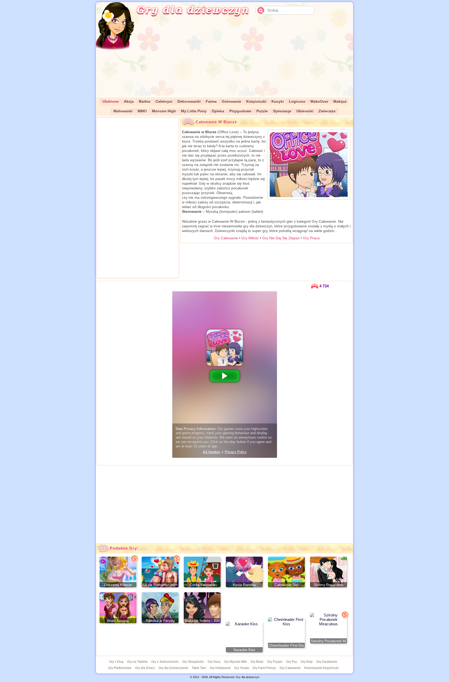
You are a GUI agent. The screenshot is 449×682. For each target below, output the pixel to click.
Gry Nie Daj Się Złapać (281, 238)
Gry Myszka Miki (235, 662)
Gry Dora (214, 662)
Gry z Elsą (116, 662)
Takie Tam (199, 668)
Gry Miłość (250, 238)
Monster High (164, 111)
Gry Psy (291, 662)
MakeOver (319, 102)
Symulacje (282, 111)
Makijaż (340, 102)
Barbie (144, 102)
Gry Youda (241, 668)
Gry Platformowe (119, 668)
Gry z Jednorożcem (165, 662)
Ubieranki (304, 111)
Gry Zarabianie (326, 662)
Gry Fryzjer (274, 662)
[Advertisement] (249, 59)
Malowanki (123, 111)
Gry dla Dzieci (145, 668)
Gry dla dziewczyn (192, 9)
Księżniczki (256, 102)
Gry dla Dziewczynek (173, 668)
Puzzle (262, 111)
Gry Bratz (256, 662)
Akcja (129, 102)
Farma (211, 102)
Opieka (218, 111)
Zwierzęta (327, 111)
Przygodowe (240, 111)
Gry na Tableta (137, 662)
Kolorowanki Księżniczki (321, 668)
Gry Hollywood (220, 668)
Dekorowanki (189, 102)
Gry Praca (311, 238)
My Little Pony (194, 111)
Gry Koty (307, 662)
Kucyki (278, 102)
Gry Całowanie (226, 238)
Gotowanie (231, 102)
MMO (142, 111)
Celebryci (164, 102)
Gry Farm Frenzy (264, 668)
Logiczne (297, 102)
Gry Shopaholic (193, 662)
